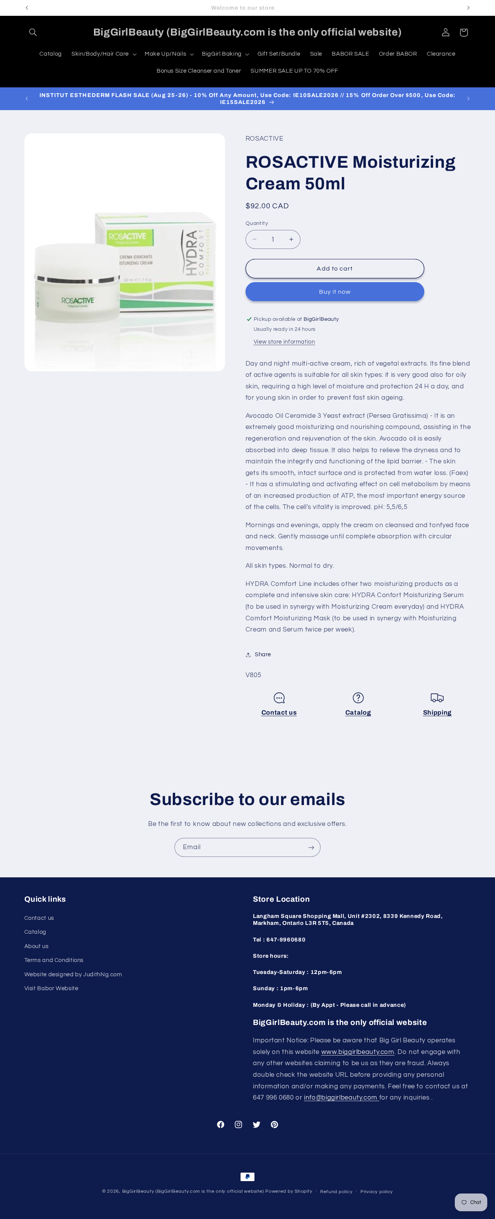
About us (36, 946)
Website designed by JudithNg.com (73, 974)
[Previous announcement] (26, 7)
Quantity (257, 223)
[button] (33, 32)
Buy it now (335, 292)
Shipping (437, 712)
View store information (284, 342)
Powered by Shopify (288, 1191)
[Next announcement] (468, 7)
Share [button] (263, 654)
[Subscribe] (311, 847)
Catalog (358, 712)
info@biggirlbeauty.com (341, 1097)
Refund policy (336, 1192)
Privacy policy (376, 1192)
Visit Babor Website (51, 988)
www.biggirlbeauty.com (357, 1051)
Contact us (279, 712)
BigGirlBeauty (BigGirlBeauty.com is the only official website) (193, 1191)
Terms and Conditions (54, 960)
